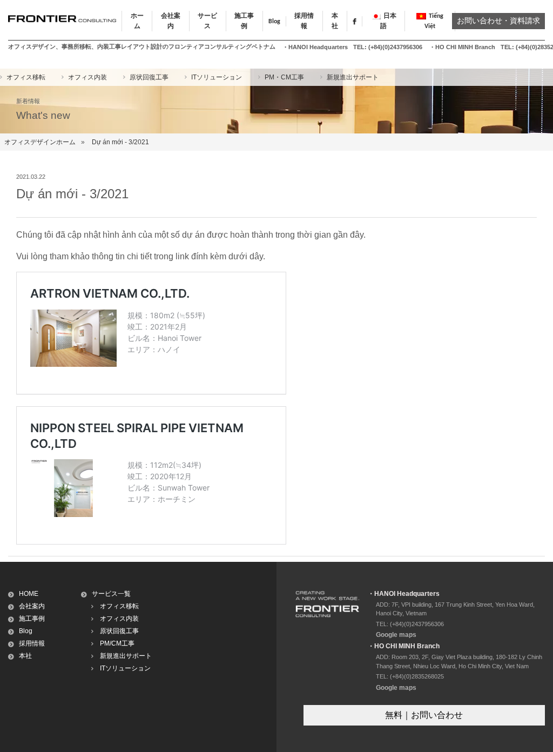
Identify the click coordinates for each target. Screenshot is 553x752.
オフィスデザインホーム (40, 142)
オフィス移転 (25, 77)
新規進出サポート (353, 77)
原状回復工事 (149, 77)
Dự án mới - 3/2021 (120, 142)
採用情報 (32, 643)
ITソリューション (216, 77)
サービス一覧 (111, 593)
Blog (274, 21)
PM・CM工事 (284, 77)
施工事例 (32, 618)
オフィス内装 (87, 77)
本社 (25, 656)
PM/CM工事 (117, 643)
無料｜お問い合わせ (424, 715)
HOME (28, 593)
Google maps (396, 635)
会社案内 (32, 606)
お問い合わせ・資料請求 (498, 21)
